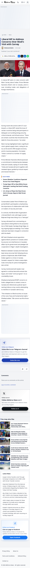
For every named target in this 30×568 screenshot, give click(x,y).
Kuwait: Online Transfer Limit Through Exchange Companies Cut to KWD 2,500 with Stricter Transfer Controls (14, 479)
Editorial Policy (22, 556)
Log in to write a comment (8, 385)
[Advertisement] (15, 17)
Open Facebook (15, 537)
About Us (15, 551)
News (10, 35)
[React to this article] (23, 369)
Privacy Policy (6, 551)
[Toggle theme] (18, 2)
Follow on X (15, 409)
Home (5, 35)
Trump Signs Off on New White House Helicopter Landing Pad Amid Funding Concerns (15, 186)
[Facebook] (19, 56)
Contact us (5, 561)
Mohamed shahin (9, 48)
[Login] (27, 2)
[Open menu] (2, 2)
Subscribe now (15, 360)
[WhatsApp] (27, 56)
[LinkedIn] (25, 56)
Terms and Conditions (8, 556)
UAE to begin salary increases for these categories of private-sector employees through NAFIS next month (14, 502)
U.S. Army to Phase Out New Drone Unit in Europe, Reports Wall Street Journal (14, 193)
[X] (22, 56)
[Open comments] (27, 369)
